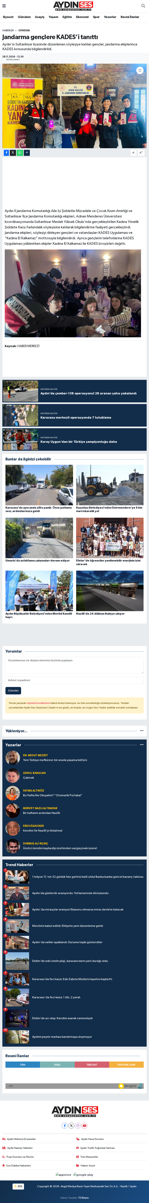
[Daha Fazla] (27, 153)
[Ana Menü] (4, 6)
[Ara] (143, 6)
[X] (71, 1126)
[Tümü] (142, 731)
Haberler (8, 30)
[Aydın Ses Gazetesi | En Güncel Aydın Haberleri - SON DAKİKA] (73, 6)
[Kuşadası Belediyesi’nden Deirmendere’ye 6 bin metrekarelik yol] (110, 484)
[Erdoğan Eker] (12, 828)
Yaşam (53, 17)
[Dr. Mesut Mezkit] (12, 757)
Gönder (13, 690)
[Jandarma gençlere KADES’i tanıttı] (74, 106)
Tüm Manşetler (89, 1157)
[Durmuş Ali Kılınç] (12, 846)
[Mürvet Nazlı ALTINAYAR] (12, 810)
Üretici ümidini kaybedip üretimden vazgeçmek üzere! (60, 848)
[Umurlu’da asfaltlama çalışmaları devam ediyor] (39, 537)
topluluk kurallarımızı (38, 703)
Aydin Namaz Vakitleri (20, 1148)
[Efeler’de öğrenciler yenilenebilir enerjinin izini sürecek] (110, 537)
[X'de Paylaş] (13, 153)
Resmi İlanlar (130, 17)
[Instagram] (78, 1126)
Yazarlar (110, 17)
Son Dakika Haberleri (18, 1165)
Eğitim (67, 17)
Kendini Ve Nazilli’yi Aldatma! (42, 830)
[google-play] (83, 1174)
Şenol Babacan (34, 773)
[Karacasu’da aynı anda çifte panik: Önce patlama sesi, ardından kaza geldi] (39, 484)
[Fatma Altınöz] (12, 793)
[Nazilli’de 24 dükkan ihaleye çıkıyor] (110, 590)
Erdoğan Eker (33, 826)
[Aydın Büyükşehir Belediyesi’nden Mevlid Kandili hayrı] (39, 590)
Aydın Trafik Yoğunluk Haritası (97, 1148)
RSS (19, 1186)
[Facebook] (65, 1126)
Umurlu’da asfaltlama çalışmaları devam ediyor (37, 560)
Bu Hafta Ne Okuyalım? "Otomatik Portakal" (52, 795)
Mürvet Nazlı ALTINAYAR (40, 808)
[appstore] (64, 1174)
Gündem (24, 17)
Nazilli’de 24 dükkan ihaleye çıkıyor (100, 613)
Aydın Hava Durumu (92, 1139)
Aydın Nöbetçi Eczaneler (21, 1139)
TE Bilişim (83, 1197)
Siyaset (8, 17)
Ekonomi (82, 17)
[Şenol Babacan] (12, 775)
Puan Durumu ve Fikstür (20, 1157)
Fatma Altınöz (33, 790)
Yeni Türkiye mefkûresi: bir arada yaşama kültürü (55, 760)
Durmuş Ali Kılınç (35, 843)
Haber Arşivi (88, 1165)
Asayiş (39, 17)
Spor (96, 17)
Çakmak (28, 777)
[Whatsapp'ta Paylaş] (20, 153)
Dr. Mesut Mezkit (35, 755)
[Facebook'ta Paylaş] (6, 153)
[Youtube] (84, 1126)
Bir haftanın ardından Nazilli (41, 813)
